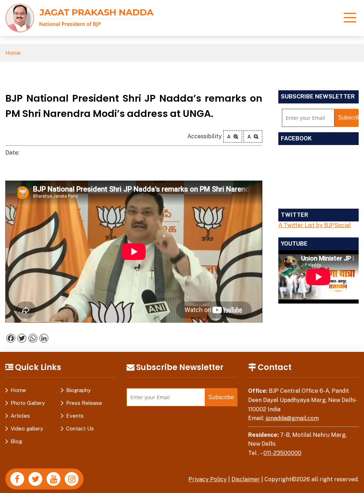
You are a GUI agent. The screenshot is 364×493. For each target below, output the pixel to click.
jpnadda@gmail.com (292, 418)
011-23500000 (282, 453)
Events (75, 416)
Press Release (84, 403)
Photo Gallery (28, 403)
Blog (16, 441)
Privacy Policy (207, 479)
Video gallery (27, 428)
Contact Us (80, 428)
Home (13, 53)
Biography (78, 390)
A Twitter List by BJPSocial (314, 225)
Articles (20, 416)
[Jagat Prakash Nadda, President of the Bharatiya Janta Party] (79, 17)
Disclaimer (245, 479)
